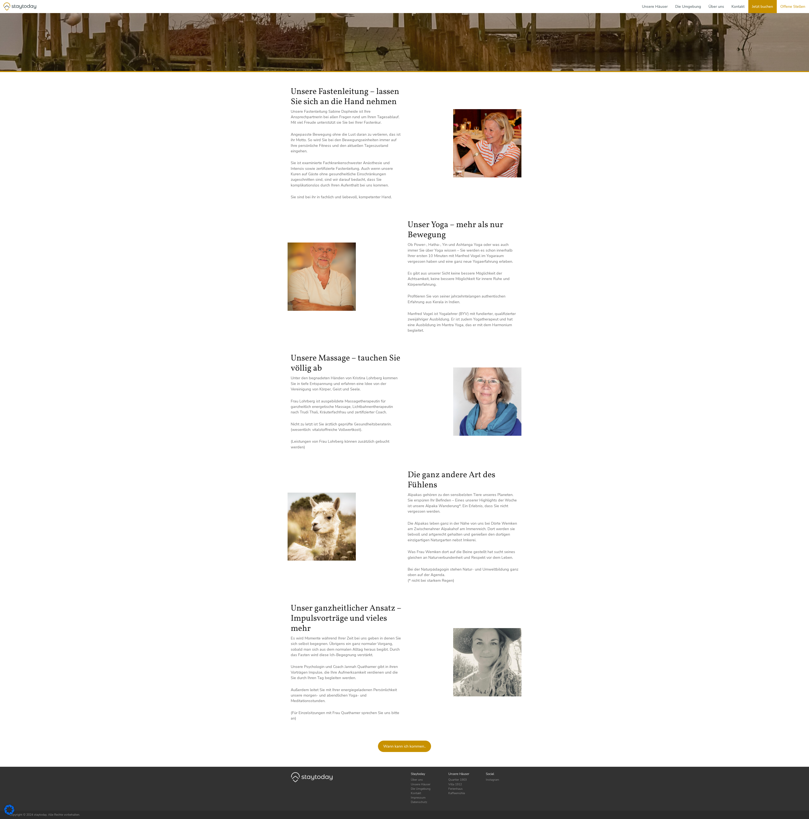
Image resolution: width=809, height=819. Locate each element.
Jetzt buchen (762, 6)
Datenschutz (419, 802)
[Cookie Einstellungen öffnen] (9, 809)
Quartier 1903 (457, 780)
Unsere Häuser (655, 6)
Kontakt (738, 6)
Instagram (492, 780)
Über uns (716, 6)
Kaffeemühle (456, 793)
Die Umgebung (688, 6)
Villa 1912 (455, 784)
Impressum (418, 798)
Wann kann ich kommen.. (404, 746)
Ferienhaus (455, 789)
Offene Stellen (792, 6)
